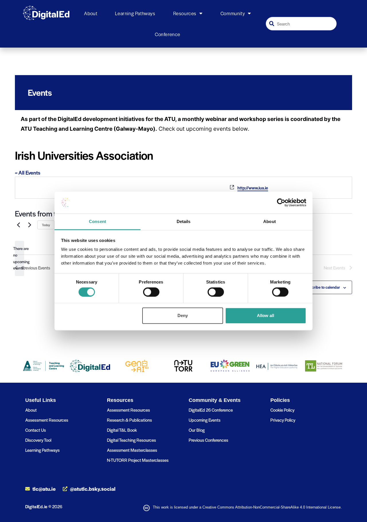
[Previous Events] (18, 224)
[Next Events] (29, 224)
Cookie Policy (282, 410)
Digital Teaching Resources (131, 440)
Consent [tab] (97, 221)
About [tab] (269, 221)
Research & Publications (129, 420)
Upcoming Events (204, 420)
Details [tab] (184, 221)
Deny (182, 315)
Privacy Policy (282, 420)
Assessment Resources (46, 420)
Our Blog (197, 430)
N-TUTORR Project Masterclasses (138, 460)
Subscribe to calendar (322, 287)
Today (46, 224)
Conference (167, 34)
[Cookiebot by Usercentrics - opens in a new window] (281, 202)
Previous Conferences (208, 440)
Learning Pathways (135, 13)
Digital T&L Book (122, 430)
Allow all (265, 315)
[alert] (19, 258)
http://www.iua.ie (252, 188)
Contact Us (35, 430)
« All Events (27, 172)
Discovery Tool (38, 440)
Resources (184, 13)
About (90, 13)
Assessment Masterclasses (132, 450)
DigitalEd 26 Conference (211, 410)
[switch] (151, 291)
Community (232, 13)
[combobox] (301, 23)
